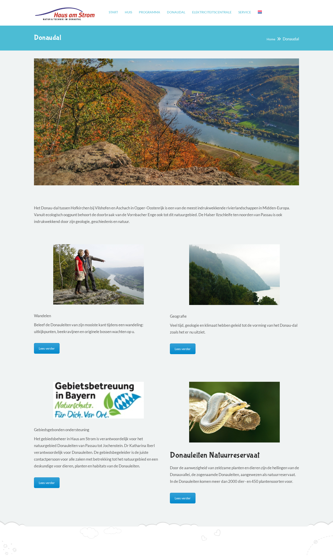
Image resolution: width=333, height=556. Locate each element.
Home (271, 39)
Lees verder (47, 348)
